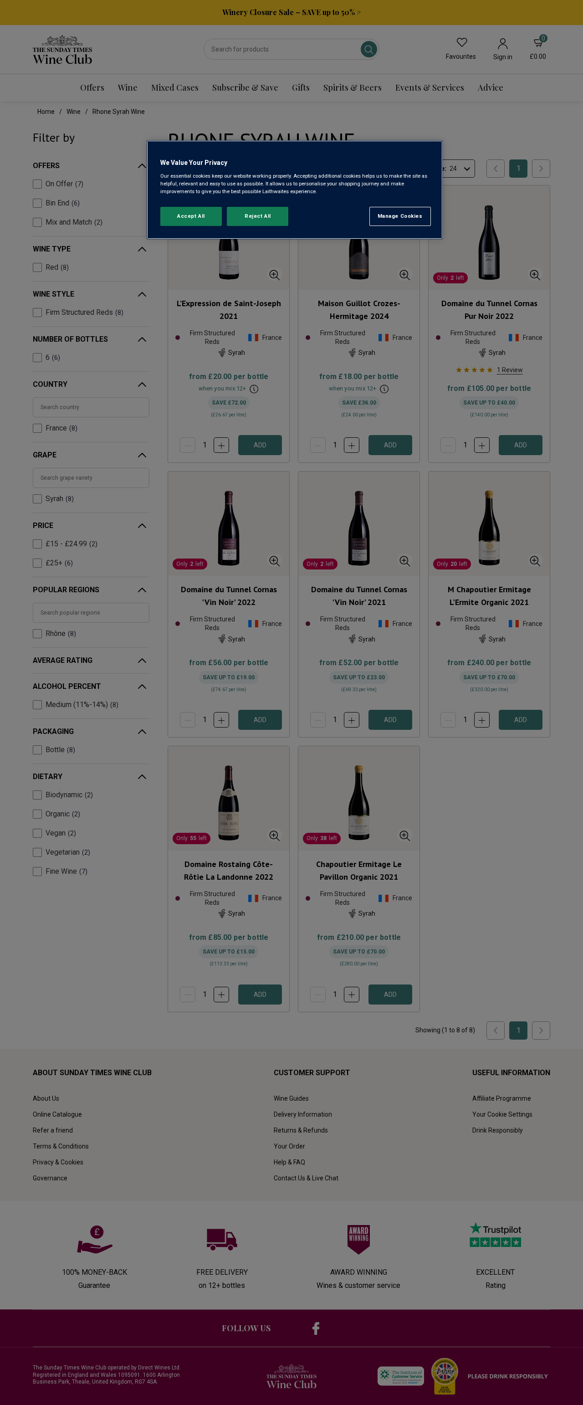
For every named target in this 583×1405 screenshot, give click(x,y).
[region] (295, 189)
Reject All (258, 216)
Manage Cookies (400, 216)
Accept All (191, 216)
